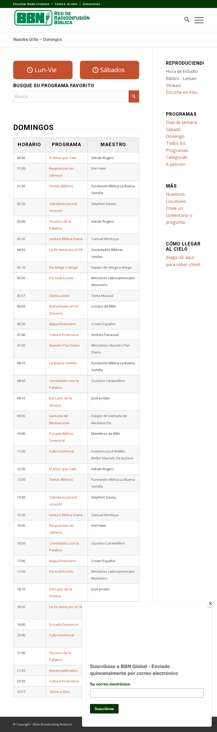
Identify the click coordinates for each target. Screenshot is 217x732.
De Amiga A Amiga (63, 267)
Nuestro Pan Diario (64, 345)
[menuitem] (32, 4)
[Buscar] (184, 20)
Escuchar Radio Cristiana (31, 4)
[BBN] (53, 20)
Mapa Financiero (62, 323)
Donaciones (91, 4)
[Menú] (196, 20)
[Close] (210, 603)
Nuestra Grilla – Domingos (37, 39)
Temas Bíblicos (61, 186)
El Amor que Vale (62, 157)
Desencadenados (63, 670)
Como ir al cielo (66, 4)
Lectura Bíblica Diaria (66, 238)
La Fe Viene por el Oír (66, 249)
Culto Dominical (61, 451)
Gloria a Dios (59, 295)
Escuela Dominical (63, 624)
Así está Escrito (61, 278)
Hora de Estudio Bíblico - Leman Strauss (182, 78)
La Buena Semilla (63, 363)
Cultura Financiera (63, 334)
